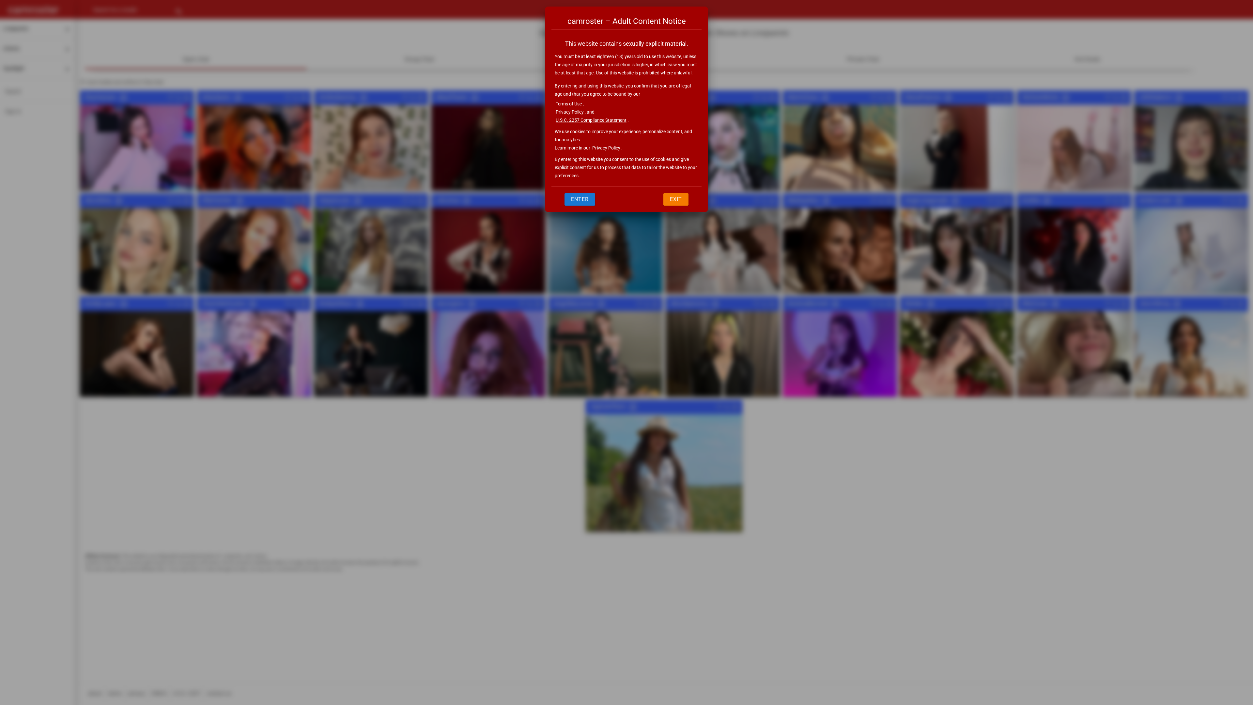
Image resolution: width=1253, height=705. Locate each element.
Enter (580, 199)
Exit (676, 199)
